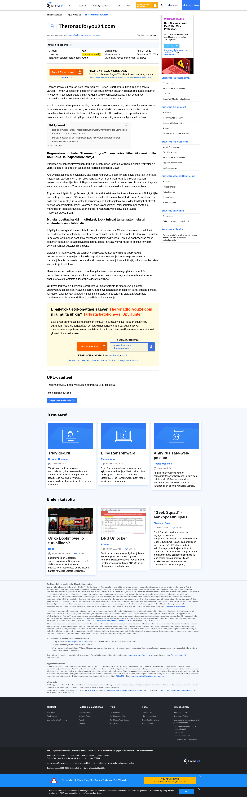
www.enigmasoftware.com (77, 642)
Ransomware (108, 459)
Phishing (159, 523)
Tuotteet (82, 6)
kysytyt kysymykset (165, 690)
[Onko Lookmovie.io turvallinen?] (70, 521)
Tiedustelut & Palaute (150, 720)
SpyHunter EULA (180, 712)
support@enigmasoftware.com (139, 655)
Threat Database (54, 15)
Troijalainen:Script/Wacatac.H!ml (176, 133)
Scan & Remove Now (62, 72)
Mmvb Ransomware (171, 147)
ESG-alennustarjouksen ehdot (186, 739)
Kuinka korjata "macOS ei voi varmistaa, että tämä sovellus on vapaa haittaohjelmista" (180, 237)
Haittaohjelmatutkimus (101, 6)
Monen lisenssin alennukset (143, 5)
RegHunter (114, 724)
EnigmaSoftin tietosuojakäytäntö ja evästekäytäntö (187, 721)
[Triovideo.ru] (70, 436)
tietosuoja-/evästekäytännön (106, 621)
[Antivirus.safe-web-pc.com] (176, 436)
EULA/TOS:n (90, 621)
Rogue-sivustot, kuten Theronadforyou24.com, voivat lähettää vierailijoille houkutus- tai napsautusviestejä (89, 132)
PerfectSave (168, 197)
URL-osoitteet (55, 145)
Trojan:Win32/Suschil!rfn (173, 118)
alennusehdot (124, 621)
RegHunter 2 (52, 716)
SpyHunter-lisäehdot (125, 751)
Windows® (114, 355)
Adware (105, 544)
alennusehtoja (159, 676)
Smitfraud (167, 112)
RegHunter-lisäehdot (144, 751)
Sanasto (82, 724)
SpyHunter (51, 712)
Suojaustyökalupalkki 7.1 (173, 123)
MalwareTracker (85, 716)
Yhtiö (129, 6)
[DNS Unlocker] (123, 521)
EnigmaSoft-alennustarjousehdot (182, 734)
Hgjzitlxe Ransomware (172, 163)
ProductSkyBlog (169, 202)
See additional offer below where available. (106, 78)
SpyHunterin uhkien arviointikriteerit (101, 751)
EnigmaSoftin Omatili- (179, 655)
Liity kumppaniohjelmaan (152, 716)
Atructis (166, 128)
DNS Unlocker (114, 538)
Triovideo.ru (59, 453)
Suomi (175, 5)
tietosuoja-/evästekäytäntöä (141, 676)
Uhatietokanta (84, 712)
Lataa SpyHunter (89, 346)
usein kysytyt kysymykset (175, 606)
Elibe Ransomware (118, 453)
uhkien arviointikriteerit (183, 690)
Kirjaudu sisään (192, 5)
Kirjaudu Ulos (147, 724)
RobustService (169, 192)
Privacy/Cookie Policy (142, 78)
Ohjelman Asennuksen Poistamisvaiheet (68, 751)
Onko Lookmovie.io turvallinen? (176, 221)
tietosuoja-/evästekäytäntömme (115, 690)
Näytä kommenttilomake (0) (62, 400)
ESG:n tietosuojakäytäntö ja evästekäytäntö (185, 727)
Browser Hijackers (92, 35)
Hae (163, 5)
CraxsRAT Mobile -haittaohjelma (176, 99)
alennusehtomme (135, 690)
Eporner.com (168, 83)
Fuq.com (166, 94)
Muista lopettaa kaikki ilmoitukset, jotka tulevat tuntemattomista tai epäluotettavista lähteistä (86, 139)
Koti (70, 6)
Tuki (119, 6)
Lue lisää (97, 793)
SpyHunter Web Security (57, 720)
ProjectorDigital (169, 187)
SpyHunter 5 (115, 712)
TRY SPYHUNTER (170, 780)
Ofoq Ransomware (171, 152)
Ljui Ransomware (170, 168)
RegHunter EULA (181, 716)
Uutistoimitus (147, 712)
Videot (81, 720)
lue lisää (157, 621)
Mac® (124, 355)
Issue (51, 549)
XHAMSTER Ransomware (174, 88)
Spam (168, 523)
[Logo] (55, 5)
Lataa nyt (169, 46)
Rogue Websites (73, 15)
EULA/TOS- (120, 676)
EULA (126, 78)
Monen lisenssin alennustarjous (122, 346)
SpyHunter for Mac (118, 716)
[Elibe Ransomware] (123, 436)
